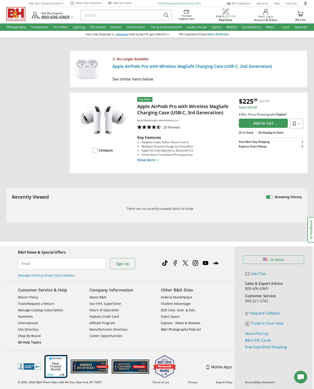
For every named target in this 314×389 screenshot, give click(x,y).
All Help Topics (29, 342)
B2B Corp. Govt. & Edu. (178, 310)
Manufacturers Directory (108, 329)
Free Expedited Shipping (266, 346)
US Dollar (277, 259)
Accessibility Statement (260, 382)
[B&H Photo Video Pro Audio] (17, 14)
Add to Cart (263, 123)
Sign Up (122, 263)
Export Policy (224, 382)
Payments (25, 316)
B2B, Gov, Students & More (45, 3)
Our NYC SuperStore (105, 303)
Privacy (192, 382)
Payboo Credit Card (104, 316)
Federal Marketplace (176, 297)
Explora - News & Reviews (180, 323)
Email (26, 263)
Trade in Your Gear (267, 323)
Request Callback (265, 313)
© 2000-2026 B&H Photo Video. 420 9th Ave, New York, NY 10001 (60, 382)
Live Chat (291, 3)
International (28, 323)
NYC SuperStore (241, 3)
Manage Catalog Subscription (40, 310)
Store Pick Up (256, 333)
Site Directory (28, 329)
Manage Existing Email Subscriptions (46, 275)
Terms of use (160, 382)
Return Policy (28, 297)
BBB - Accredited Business (29, 366)
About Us (262, 3)
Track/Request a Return (36, 303)
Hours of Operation (104, 310)
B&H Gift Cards (258, 340)
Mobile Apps (221, 366)
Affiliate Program (102, 323)
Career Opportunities (105, 336)
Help (277, 3)
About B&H (97, 297)
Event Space (170, 316)
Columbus (121, 34)
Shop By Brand (29, 336)
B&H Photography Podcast (181, 329)
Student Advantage (175, 303)
